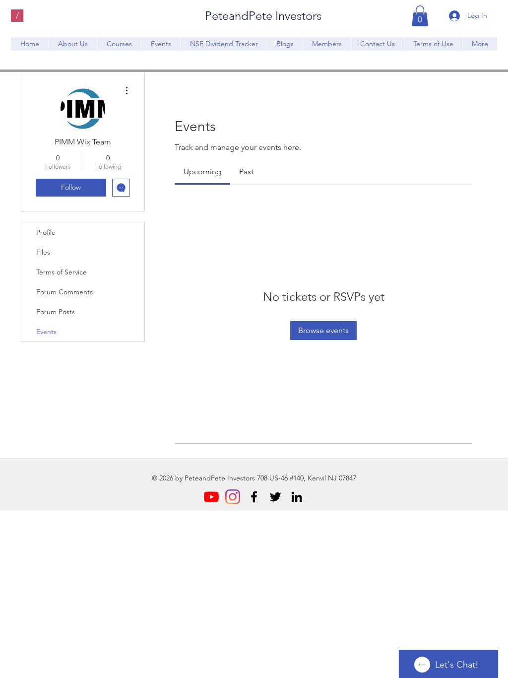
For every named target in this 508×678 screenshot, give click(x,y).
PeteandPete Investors (263, 15)
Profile (46, 232)
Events (46, 331)
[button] (420, 15)
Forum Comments (64, 291)
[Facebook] (254, 496)
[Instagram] (232, 496)
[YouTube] (211, 496)
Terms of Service (61, 272)
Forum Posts (55, 311)
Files (43, 252)
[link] (202, 171)
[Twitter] (275, 496)
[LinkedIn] (296, 496)
